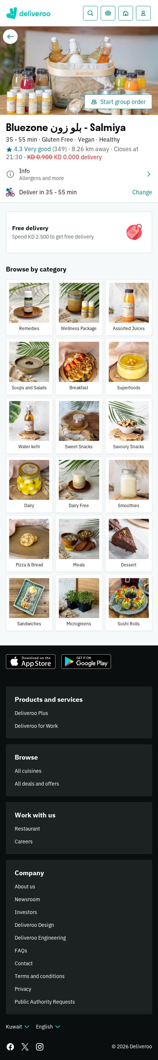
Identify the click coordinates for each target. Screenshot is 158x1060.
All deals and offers (37, 783)
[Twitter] (25, 1046)
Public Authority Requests (45, 1002)
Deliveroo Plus (31, 713)
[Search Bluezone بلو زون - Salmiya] (90, 13)
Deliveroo (28, 13)
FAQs (21, 950)
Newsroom (27, 899)
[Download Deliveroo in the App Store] (30, 661)
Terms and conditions (40, 976)
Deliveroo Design (34, 925)
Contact (24, 963)
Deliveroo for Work (36, 726)
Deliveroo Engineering (40, 937)
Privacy (23, 989)
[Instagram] (39, 1046)
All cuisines (28, 771)
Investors (26, 912)
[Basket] (108, 13)
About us (25, 886)
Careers (24, 841)
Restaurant (27, 828)
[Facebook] (10, 1046)
